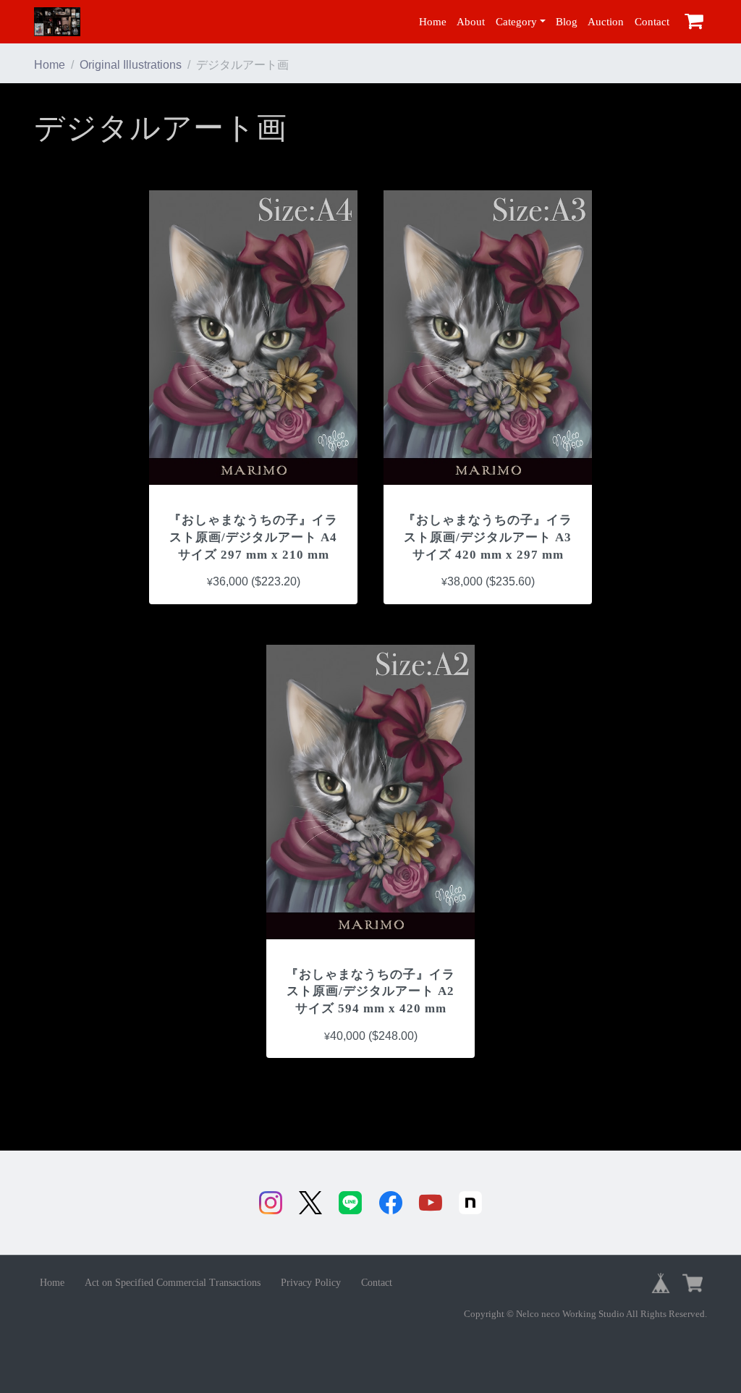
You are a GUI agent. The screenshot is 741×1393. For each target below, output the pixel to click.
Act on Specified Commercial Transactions (173, 1282)
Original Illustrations (131, 65)
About (471, 21)
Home (432, 21)
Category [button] (516, 21)
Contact (652, 21)
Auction (606, 21)
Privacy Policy (311, 1282)
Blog (566, 21)
